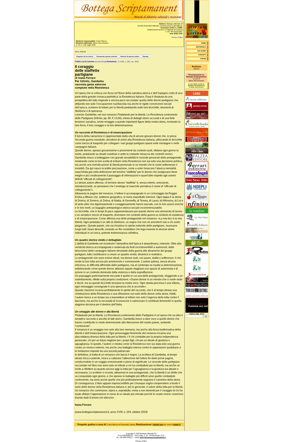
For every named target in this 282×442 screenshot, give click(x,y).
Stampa (145, 56)
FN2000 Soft (158, 425)
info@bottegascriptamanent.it (153, 437)
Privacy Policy (177, 37)
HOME (203, 43)
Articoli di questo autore (129, 56)
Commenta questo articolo (106, 56)
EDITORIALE (201, 47)
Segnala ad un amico (84, 56)
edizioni (196, 68)
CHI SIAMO (201, 51)
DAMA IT (177, 425)
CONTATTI (202, 55)
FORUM (203, 59)
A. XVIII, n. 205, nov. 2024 (128, 62)
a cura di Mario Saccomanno (196, 78)
